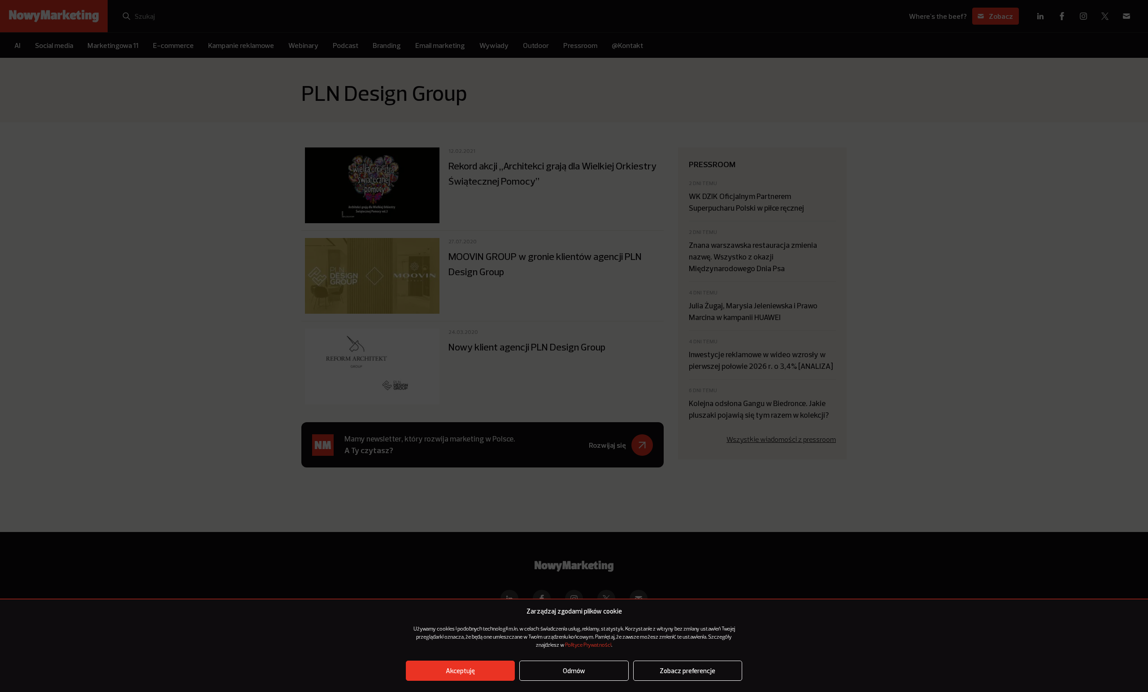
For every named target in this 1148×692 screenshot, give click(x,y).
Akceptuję (460, 670)
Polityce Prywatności (588, 645)
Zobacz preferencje (687, 670)
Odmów (574, 670)
